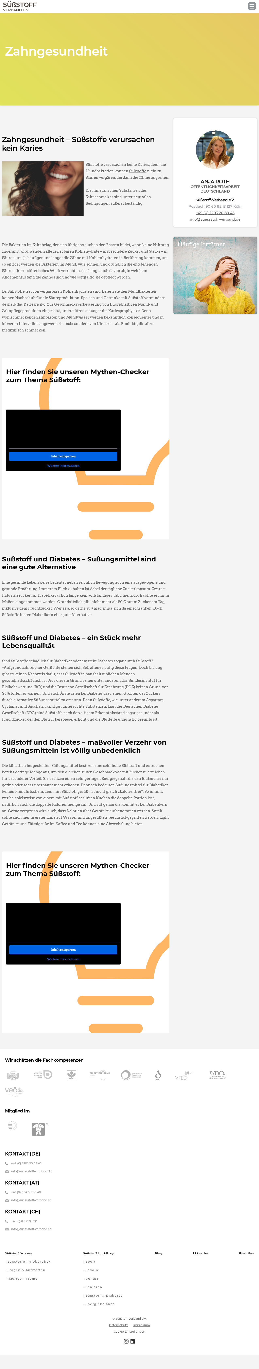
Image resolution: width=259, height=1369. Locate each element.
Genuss (92, 1278)
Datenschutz (118, 1325)
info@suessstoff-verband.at (31, 1200)
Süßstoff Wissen (18, 1253)
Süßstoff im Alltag (98, 1253)
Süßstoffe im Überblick (29, 1261)
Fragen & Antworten (26, 1270)
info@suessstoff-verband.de (215, 219)
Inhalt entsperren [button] (63, 456)
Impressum (141, 1325)
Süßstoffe (137, 171)
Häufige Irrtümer (23, 1278)
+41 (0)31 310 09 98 (24, 1221)
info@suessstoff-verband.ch (31, 1229)
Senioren (94, 1287)
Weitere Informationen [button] (63, 465)
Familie (92, 1270)
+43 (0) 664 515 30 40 (26, 1192)
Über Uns (246, 1253)
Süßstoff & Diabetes (104, 1295)
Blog (159, 1253)
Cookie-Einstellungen (129, 1331)
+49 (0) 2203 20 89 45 (215, 213)
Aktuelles (201, 1253)
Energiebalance (100, 1304)
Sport (91, 1261)
